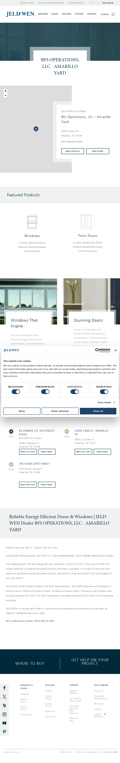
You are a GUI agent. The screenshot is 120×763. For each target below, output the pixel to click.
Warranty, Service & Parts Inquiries (74, 709)
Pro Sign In (107, 3)
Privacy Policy (66, 752)
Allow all (98, 411)
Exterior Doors (24, 700)
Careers (97, 709)
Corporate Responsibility (100, 697)
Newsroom (99, 704)
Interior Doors (24, 708)
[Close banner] (116, 350)
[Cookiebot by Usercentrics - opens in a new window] (97, 350)
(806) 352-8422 (27, 452)
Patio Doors (88, 236)
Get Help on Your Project (51, 3)
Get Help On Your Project (76, 699)
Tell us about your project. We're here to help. (30, 620)
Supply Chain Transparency (88, 752)
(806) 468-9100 (27, 485)
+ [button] (6, 91)
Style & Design (48, 697)
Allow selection (60, 411)
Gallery (48, 691)
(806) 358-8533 (73, 151)
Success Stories (48, 705)
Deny (22, 411)
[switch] (45, 391)
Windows (32, 236)
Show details (104, 402)
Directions (97, 151)
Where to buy (29, 663)
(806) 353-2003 (83, 452)
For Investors (75, 3)
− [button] (6, 95)
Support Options (73, 692)
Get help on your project (90, 662)
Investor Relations (98, 715)
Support (79, 14)
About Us (98, 691)
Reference (50, 711)
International (109, 752)
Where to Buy (27, 3)
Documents (50, 716)
